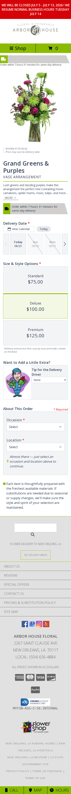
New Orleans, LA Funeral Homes (31, 743)
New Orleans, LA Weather (27, 757)
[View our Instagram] (39, 626)
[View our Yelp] (46, 626)
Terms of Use (35, 778)
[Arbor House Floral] (35, 38)
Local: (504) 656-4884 (35, 657)
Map (37, 790)
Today (44, 229)
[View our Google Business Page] (32, 626)
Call (13, 790)
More (9, 198)
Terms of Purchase (47, 771)
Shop (20, 48)
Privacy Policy (17, 771)
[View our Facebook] (25, 626)
